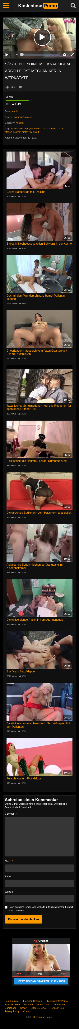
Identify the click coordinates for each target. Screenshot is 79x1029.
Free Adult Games (32, 1001)
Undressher (59, 1004)
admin (15, 111)
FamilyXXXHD (12, 1004)
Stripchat (28, 1004)
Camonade (10, 1008)
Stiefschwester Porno (57, 1001)
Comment (11, 813)
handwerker (36, 128)
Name (9, 861)
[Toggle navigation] (6, 5)
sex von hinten (20, 132)
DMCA (23, 1008)
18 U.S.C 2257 (38, 1008)
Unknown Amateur (22, 117)
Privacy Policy (12, 1011)
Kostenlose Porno (42, 1017)
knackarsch (50, 128)
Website (9, 891)
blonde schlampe (20, 128)
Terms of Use (57, 1008)
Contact (27, 1011)
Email (8, 876)
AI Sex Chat (43, 1004)
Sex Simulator (12, 1001)
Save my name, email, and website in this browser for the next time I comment (41, 909)
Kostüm (20, 123)
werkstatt (34, 132)
